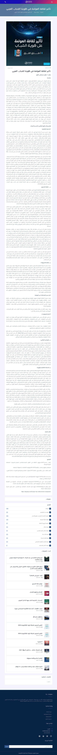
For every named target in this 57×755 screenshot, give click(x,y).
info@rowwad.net (46, 730)
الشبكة (47, 508)
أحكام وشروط (49, 716)
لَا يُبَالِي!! (40, 641)
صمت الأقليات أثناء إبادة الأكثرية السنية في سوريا (28, 608)
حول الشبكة (49, 711)
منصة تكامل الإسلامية (44, 545)
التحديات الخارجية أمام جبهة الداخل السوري (30, 600)
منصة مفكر (36, 12)
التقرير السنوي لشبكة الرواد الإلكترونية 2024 (30, 625)
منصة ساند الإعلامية (44, 512)
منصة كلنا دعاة (45, 534)
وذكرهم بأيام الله (37, 617)
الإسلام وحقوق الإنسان (36, 592)
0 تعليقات (9, 68)
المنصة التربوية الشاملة (44, 523)
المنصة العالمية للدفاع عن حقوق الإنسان (40, 516)
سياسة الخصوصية (48, 714)
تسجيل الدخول (49, 719)
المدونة (41, 12)
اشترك (6, 746)
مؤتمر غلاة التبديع (37, 584)
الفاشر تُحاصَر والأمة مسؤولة (34, 658)
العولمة (48, 681)
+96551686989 (47, 732)
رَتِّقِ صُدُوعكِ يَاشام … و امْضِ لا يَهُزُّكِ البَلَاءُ (30, 650)
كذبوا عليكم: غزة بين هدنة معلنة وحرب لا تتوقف (28, 666)
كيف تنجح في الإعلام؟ (36, 575)
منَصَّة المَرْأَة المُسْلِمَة (44, 519)
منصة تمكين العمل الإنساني (43, 530)
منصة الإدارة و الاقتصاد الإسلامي (42, 541)
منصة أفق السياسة (45, 538)
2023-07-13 (47, 67)
